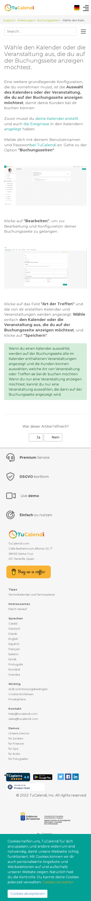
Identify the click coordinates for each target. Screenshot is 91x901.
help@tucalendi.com (22, 713)
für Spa (13, 748)
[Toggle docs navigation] (83, 31)
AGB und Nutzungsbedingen (28, 689)
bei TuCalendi (43, 145)
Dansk (12, 633)
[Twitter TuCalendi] (61, 776)
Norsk (12, 659)
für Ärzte (14, 753)
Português (15, 664)
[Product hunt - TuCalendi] (25, 787)
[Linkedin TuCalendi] (75, 776)
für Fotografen (18, 759)
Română (14, 669)
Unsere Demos (18, 733)
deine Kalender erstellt (56, 118)
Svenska (14, 674)
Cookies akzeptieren (27, 894)
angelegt (12, 129)
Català (12, 623)
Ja (38, 437)
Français (14, 649)
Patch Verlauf (17, 609)
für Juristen (15, 738)
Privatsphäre (17, 699)
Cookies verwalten (57, 882)
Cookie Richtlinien (20, 694)
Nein (55, 437)
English (13, 638)
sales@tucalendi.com (23, 719)
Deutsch (14, 628)
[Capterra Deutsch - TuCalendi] (17, 777)
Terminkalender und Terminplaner (31, 594)
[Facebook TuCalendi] (68, 776)
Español (13, 644)
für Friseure (16, 743)
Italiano (13, 654)
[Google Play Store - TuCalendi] (43, 777)
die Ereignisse (36, 124)
